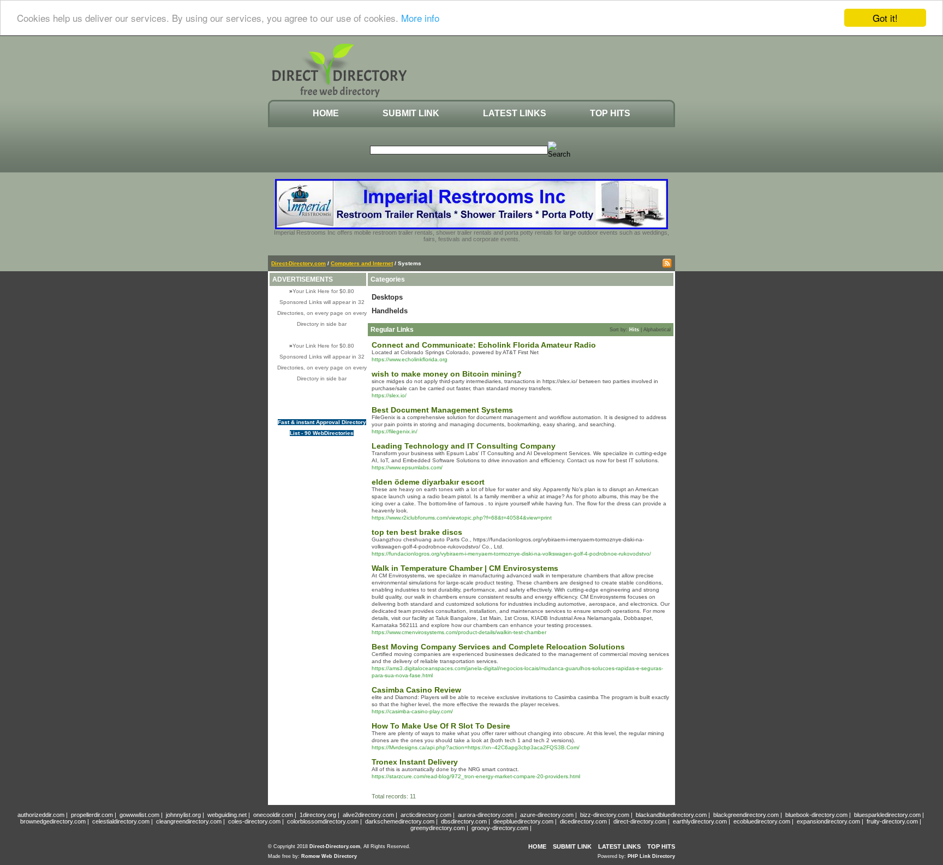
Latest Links (514, 113)
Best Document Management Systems (442, 409)
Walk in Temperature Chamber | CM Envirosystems (465, 568)
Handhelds (390, 311)
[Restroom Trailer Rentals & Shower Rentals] (471, 227)
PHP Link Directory (651, 856)
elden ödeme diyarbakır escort (428, 482)
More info (420, 18)
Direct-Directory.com (298, 263)
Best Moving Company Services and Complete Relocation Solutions (498, 646)
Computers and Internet (362, 263)
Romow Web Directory (329, 856)
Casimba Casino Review (416, 689)
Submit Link (411, 113)
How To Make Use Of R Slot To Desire (441, 725)
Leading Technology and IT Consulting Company (464, 446)
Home (326, 113)
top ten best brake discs (417, 532)
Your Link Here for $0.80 (323, 291)
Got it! (885, 18)
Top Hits (610, 113)
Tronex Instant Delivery (415, 761)
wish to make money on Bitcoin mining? (447, 373)
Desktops (387, 297)
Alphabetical (657, 329)
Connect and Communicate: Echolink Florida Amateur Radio (484, 345)
